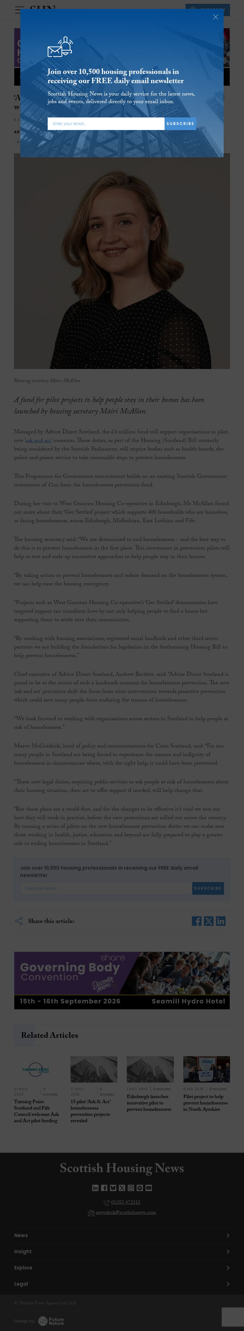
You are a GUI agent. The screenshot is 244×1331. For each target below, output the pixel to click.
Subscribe (180, 123)
